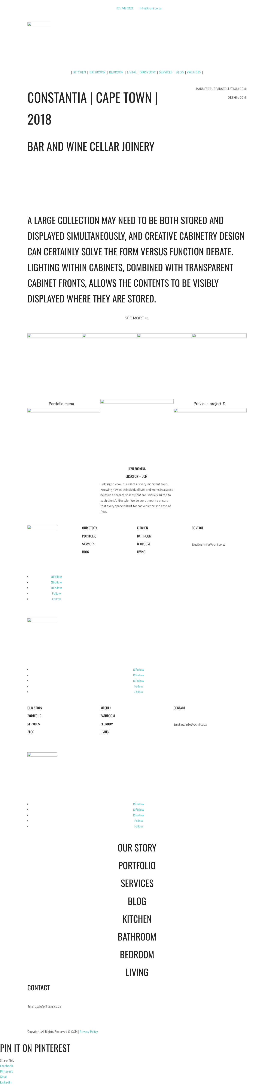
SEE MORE (134, 318)
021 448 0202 (124, 8)
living (141, 551)
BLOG (180, 72)
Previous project (207, 403)
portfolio (89, 536)
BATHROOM (97, 72)
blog (85, 551)
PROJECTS (193, 72)
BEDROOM (116, 72)
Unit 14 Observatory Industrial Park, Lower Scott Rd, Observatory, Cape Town (218, 558)
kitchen (142, 527)
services (88, 543)
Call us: (206, 536)
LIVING (132, 72)
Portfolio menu (61, 403)
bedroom (143, 543)
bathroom (144, 536)
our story (89, 527)
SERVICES (165, 72)
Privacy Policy (89, 1032)
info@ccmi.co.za (150, 8)
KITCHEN (79, 72)
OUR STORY (148, 72)
